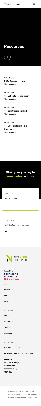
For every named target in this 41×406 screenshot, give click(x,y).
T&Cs (26, 394)
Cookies (33, 394)
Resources (8, 289)
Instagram (8, 321)
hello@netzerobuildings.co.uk (17, 225)
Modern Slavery (14, 397)
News (6, 301)
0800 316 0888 (11, 198)
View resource (10, 84)
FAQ (5, 295)
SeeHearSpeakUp (29, 397)
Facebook (8, 333)
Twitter (7, 327)
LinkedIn (7, 315)
